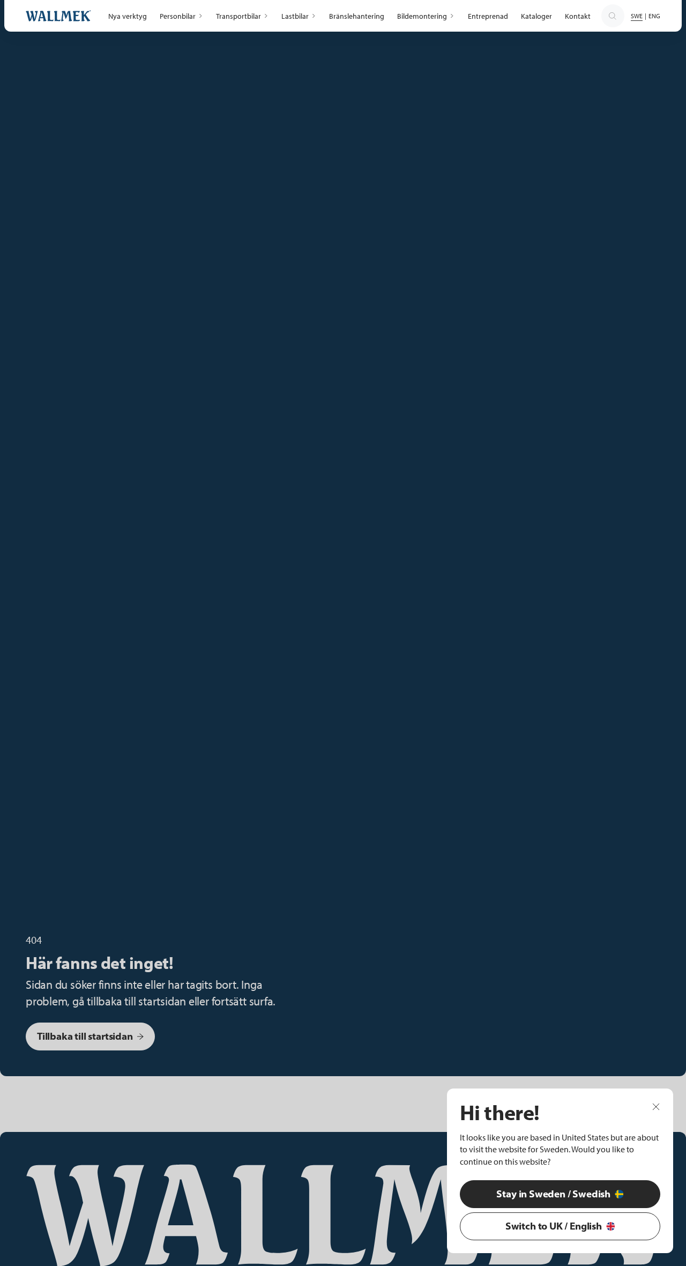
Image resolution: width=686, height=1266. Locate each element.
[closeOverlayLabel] (656, 1106)
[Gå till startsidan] (58, 15)
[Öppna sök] (612, 16)
